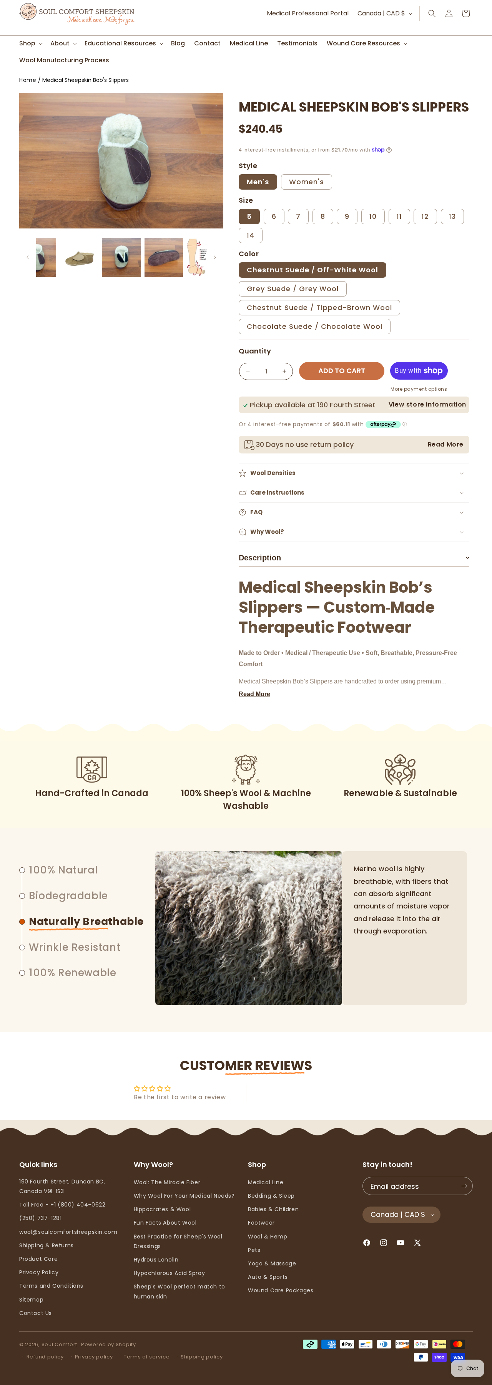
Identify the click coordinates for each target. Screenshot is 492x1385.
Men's (258, 182)
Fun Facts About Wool (165, 1223)
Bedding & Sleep (271, 1196)
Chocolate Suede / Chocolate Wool (314, 326)
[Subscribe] (463, 1186)
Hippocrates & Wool (162, 1209)
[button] (30, 43)
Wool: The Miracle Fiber (167, 1182)
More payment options (419, 389)
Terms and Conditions (51, 1286)
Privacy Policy (38, 1272)
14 (250, 235)
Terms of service (147, 1356)
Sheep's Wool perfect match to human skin (179, 1291)
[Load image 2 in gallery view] (79, 257)
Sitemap (31, 1299)
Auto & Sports (268, 1277)
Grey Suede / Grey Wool (293, 288)
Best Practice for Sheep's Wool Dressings (178, 1241)
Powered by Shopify (108, 1344)
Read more (254, 694)
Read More (446, 444)
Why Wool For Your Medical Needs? (184, 1196)
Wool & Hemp (268, 1236)
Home (27, 80)
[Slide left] (27, 257)
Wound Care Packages (280, 1290)
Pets (254, 1250)
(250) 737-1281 (40, 1218)
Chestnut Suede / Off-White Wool (312, 270)
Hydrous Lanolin (156, 1259)
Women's (306, 182)
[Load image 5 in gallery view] (206, 257)
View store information (427, 404)
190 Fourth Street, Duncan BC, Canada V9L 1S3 (62, 1186)
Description (354, 557)
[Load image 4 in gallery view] (164, 257)
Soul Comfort (59, 1344)
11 (399, 216)
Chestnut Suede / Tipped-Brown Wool (319, 307)
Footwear (261, 1223)
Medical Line (265, 1182)
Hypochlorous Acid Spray (169, 1273)
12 (425, 216)
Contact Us (35, 1313)
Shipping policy (202, 1356)
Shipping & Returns (46, 1245)
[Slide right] (214, 257)
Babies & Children (273, 1209)
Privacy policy (94, 1356)
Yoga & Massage (272, 1263)
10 (373, 216)
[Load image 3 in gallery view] (121, 257)
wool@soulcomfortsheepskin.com (68, 1232)
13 (452, 216)
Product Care (38, 1259)
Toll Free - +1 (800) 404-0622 (62, 1204)
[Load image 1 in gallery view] (36, 257)
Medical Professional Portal (308, 13)
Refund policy (45, 1356)
